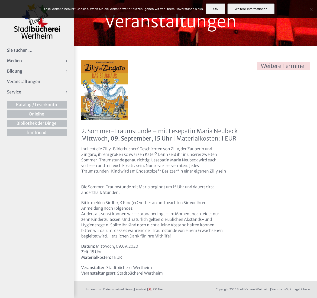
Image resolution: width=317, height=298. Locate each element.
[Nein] (311, 9)
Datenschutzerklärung (118, 289)
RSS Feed (158, 289)
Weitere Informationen (251, 9)
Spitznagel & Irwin (298, 289)
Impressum (93, 289)
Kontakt (141, 289)
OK (215, 9)
